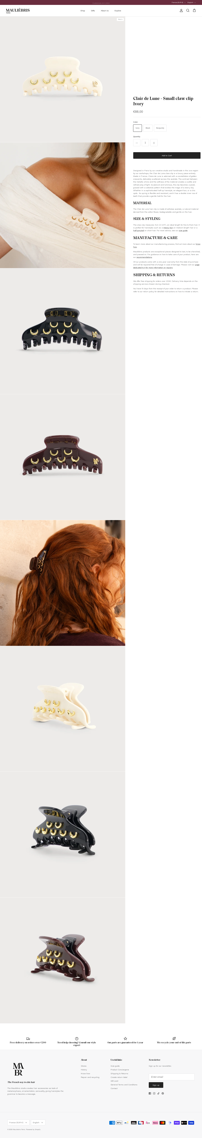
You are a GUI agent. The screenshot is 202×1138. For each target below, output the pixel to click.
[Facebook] (150, 1093)
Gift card (114, 1081)
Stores (84, 1066)
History (84, 1069)
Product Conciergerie (120, 1069)
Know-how (85, 1073)
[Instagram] (154, 1093)
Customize (96, 2)
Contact (114, 1088)
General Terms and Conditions (124, 1084)
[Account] (180, 10)
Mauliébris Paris (19, 1129)
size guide (183, 230)
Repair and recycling (90, 1077)
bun (171, 227)
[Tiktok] (158, 1093)
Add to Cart (167, 155)
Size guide (115, 1066)
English (190, 2)
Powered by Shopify (33, 1129)
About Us (105, 10)
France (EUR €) (177, 2)
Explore (118, 10)
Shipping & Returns (119, 1073)
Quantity (136, 137)
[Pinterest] (163, 1093)
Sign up (156, 1085)
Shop (82, 10)
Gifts (93, 10)
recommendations (144, 257)
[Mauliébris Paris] (18, 10)
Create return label (119, 1077)
